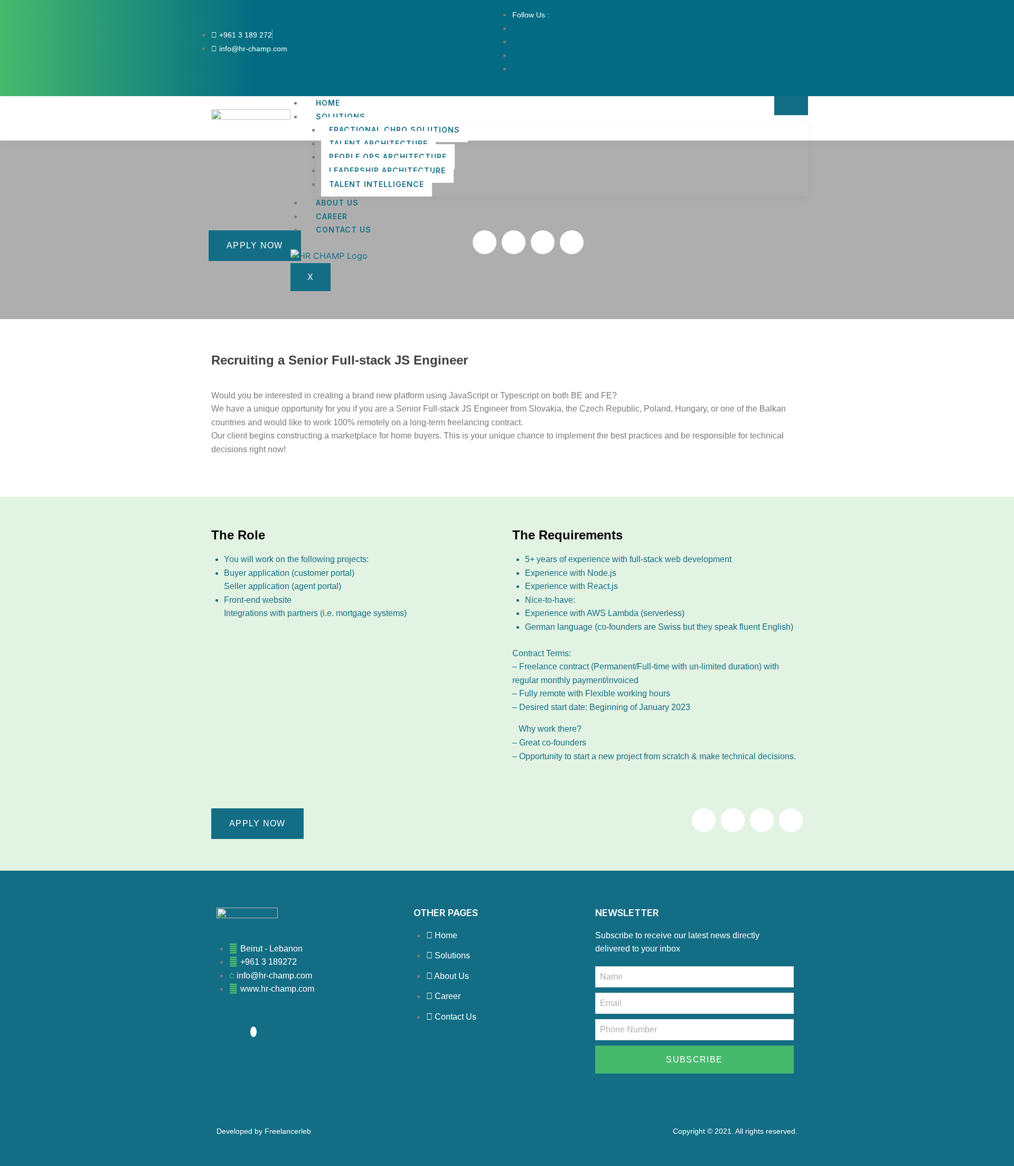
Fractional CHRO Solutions (394, 129)
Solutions (340, 116)
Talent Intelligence (376, 184)
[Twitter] (253, 1032)
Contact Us (343, 229)
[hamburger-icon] (791, 105)
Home (328, 102)
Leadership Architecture (387, 170)
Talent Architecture (378, 143)
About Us (337, 202)
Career (332, 216)
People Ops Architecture (388, 156)
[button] (484, 242)
